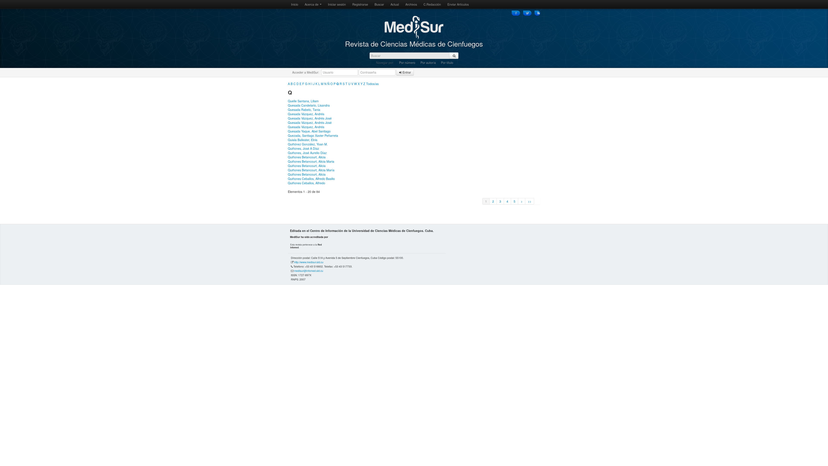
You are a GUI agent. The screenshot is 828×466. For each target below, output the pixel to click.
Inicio (294, 4)
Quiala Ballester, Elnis (302, 140)
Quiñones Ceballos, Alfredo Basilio (311, 178)
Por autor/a (428, 62)
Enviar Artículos (458, 4)
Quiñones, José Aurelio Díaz (307, 153)
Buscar (379, 4)
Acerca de (312, 4)
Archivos (411, 4)
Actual (394, 4)
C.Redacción (432, 4)
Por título (447, 62)
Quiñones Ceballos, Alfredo (306, 183)
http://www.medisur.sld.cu (308, 262)
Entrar (406, 72)
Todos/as (372, 84)
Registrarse (360, 4)
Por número (407, 62)
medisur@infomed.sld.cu (308, 270)
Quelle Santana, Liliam (303, 101)
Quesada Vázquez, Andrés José (310, 118)
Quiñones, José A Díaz (303, 148)
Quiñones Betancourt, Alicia (307, 157)
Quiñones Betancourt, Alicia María (311, 170)
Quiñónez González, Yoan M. (308, 144)
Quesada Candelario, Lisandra (309, 105)
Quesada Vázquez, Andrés (306, 114)
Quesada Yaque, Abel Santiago (309, 131)
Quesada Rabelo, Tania (304, 109)
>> (529, 201)
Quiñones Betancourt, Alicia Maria (311, 161)
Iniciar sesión (337, 4)
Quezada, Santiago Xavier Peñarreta (313, 135)
